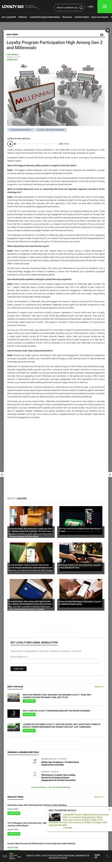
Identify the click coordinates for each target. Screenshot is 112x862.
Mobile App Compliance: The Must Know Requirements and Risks (60, 763)
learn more (29, 701)
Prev (65, 828)
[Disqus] (56, 459)
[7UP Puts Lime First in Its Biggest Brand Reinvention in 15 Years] (80, 520)
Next (70, 828)
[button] (38, 9)
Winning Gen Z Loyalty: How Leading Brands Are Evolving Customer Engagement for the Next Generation (58, 777)
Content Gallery (82, 17)
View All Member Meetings (59, 787)
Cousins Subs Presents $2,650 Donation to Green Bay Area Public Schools (41, 843)
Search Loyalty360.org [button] (67, 7)
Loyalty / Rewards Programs (51, 130)
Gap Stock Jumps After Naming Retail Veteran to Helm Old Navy (37, 805)
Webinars (22, 17)
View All (98, 686)
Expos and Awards (99, 17)
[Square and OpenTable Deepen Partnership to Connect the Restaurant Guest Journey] (80, 593)
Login (90, 6)
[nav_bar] (104, 6)
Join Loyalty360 (8, 17)
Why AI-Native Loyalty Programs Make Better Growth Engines (56, 711)
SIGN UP (97, 856)
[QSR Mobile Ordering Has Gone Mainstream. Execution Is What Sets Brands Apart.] (80, 556)
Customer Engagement (20, 130)
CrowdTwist (12, 60)
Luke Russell (13, 55)
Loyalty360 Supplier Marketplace (44, 17)
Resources (67, 17)
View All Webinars (38, 787)
